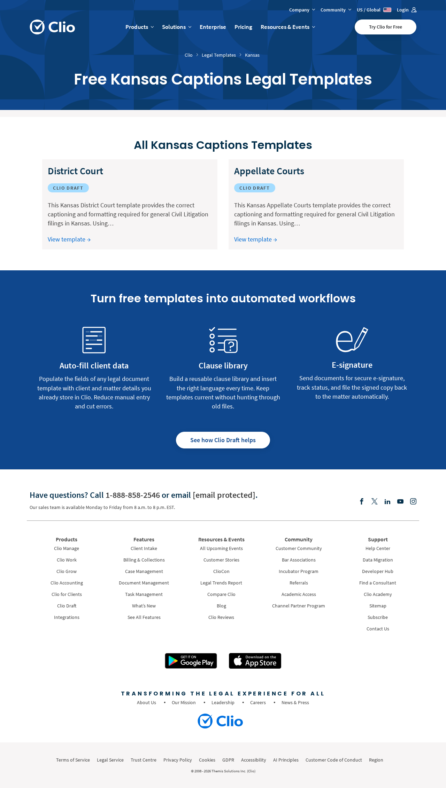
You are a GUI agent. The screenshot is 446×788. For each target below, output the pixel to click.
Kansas (252, 55)
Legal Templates (219, 55)
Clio (189, 55)
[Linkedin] (387, 502)
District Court (75, 171)
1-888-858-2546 (133, 494)
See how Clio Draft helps (223, 440)
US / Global (369, 10)
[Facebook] (362, 502)
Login (403, 10)
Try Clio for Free (385, 27)
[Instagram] (413, 502)
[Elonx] (374, 502)
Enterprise (213, 27)
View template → (69, 239)
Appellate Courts (269, 171)
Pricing (243, 27)
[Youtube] (400, 502)
